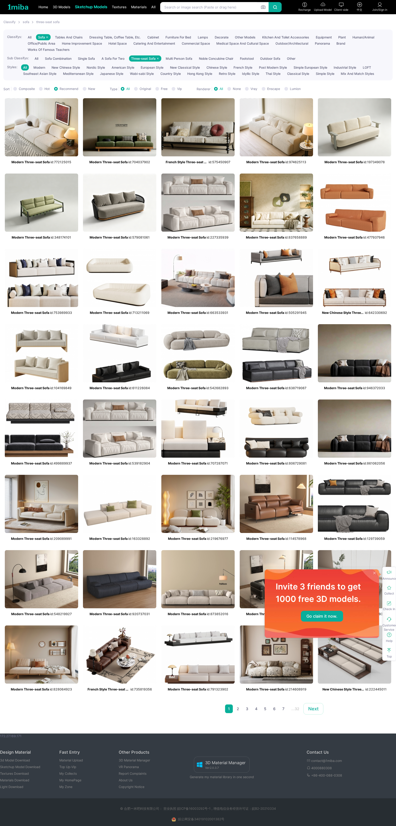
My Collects (68, 773)
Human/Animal (363, 37)
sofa (26, 22)
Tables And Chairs (69, 37)
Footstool (247, 58)
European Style (152, 67)
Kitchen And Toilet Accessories (285, 37)
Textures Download (14, 773)
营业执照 (170, 808)
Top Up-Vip (67, 767)
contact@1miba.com (326, 761)
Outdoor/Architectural (291, 43)
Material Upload (71, 760)
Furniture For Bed (178, 37)
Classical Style (298, 74)
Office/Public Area (41, 43)
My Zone (65, 787)
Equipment (324, 37)
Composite (27, 89)
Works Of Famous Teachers (49, 50)
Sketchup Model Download (20, 767)
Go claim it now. (321, 616)
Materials (139, 7)
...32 (295, 708)
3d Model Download (15, 760)
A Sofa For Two (113, 58)
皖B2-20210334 (264, 808)
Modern (39, 67)
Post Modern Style (273, 67)
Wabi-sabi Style (142, 74)
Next (313, 709)
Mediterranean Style (78, 74)
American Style (123, 67)
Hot (47, 89)
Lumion (295, 89)
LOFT (367, 67)
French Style (243, 67)
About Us (125, 780)
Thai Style (273, 74)
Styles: (12, 67)
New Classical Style (185, 67)
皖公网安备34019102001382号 (201, 819)
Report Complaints (132, 773)
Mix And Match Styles (357, 74)
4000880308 (321, 768)
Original (145, 89)
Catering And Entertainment (154, 43)
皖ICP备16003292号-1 (194, 808)
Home (43, 7)
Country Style (170, 74)
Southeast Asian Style (39, 74)
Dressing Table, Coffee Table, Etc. (115, 37)
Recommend (69, 89)
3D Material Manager (134, 760)
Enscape (273, 89)
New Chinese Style (66, 67)
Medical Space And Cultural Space (242, 43)
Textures (119, 7)
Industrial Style (345, 67)
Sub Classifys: (18, 58)
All (153, 7)
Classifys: (14, 37)
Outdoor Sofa (270, 58)
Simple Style (325, 74)
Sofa (42, 37)
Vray (253, 89)
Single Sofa (86, 58)
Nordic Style (96, 67)
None (237, 89)
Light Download (11, 787)
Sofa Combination (58, 58)
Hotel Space (117, 43)
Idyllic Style (250, 74)
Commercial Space (196, 43)
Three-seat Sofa (144, 58)
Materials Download (14, 780)
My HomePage (70, 780)
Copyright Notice (131, 787)
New (91, 89)
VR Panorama (129, 767)
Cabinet (153, 37)
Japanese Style (111, 74)
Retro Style (227, 74)
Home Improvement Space (82, 43)
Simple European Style (310, 67)
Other (291, 58)
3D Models (61, 7)
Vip (179, 89)
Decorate (221, 37)
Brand (340, 43)
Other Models (245, 37)
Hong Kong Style (199, 74)
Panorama (322, 43)
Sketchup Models (91, 7)
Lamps (203, 37)
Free (164, 89)
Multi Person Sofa (179, 58)
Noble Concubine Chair (216, 58)
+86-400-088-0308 (326, 775)
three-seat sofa (48, 22)
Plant (342, 37)
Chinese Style (216, 67)
